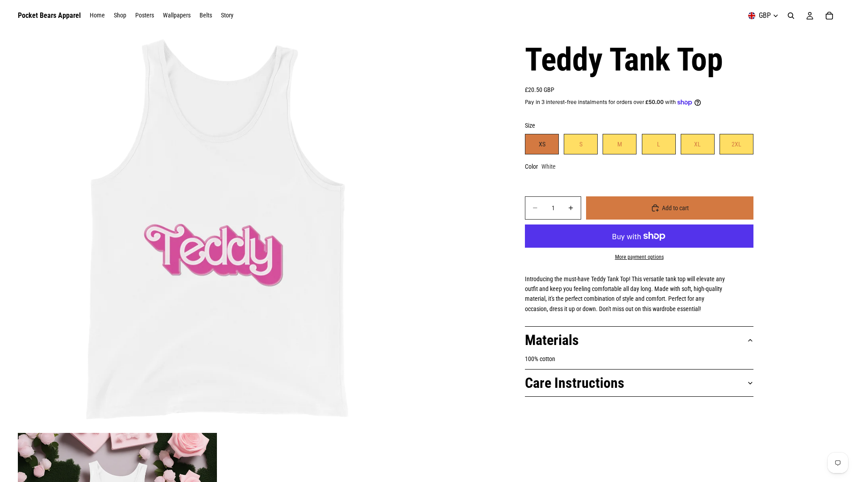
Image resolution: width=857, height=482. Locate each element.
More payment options (639, 257)
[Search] (791, 15)
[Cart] (829, 15)
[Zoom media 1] (218, 231)
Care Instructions (574, 382)
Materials (552, 340)
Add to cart (675, 208)
